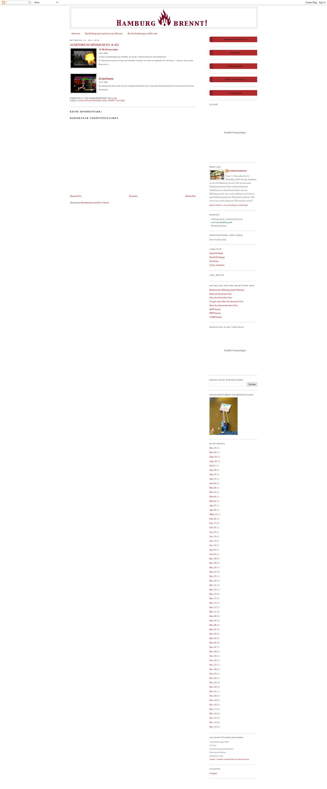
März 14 (213, 514)
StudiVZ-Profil (216, 253)
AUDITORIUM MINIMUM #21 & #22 (94, 45)
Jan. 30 (212, 531)
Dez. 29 (212, 562)
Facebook (214, 261)
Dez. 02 (212, 642)
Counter (213, 773)
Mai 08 (212, 496)
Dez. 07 (212, 620)
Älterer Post (190, 196)
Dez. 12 (212, 607)
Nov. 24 (213, 678)
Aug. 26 (213, 461)
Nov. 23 (213, 682)
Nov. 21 (213, 691)
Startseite (76, 33)
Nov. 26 (213, 669)
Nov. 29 (213, 655)
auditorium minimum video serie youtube (102, 100)
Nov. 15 (213, 717)
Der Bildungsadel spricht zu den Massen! (104, 33)
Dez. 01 (212, 647)
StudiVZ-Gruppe (217, 257)
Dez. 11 (212, 611)
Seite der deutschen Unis (220, 297)
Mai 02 (212, 500)
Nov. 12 (213, 726)
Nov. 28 (213, 660)
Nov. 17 (213, 709)
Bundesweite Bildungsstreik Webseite (226, 289)
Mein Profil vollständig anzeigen (228, 205)
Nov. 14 (213, 722)
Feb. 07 (212, 527)
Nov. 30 (213, 651)
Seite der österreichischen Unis (223, 305)
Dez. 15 (212, 602)
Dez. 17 (212, 598)
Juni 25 (212, 474)
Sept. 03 (213, 456)
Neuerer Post (75, 196)
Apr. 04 (212, 509)
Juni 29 (212, 469)
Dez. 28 (212, 567)
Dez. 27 (212, 571)
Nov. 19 (213, 700)
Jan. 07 (212, 549)
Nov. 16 (213, 713)
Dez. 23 (212, 580)
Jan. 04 (212, 554)
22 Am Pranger (106, 78)
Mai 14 (212, 492)
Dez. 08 (212, 616)
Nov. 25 (213, 673)
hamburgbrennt (238, 171)
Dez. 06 (212, 624)
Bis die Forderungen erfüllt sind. (143, 33)
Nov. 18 (213, 704)
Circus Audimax (216, 264)
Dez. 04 (212, 633)
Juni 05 (212, 483)
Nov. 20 (213, 695)
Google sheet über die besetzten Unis (226, 301)
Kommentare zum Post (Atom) (95, 202)
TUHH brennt (215, 316)
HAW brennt (215, 309)
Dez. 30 (212, 558)
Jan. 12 (212, 545)
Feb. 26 (212, 518)
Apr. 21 (212, 505)
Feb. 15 (212, 523)
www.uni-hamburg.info (221, 222)
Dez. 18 (212, 593)
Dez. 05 (212, 452)
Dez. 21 (212, 585)
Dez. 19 (212, 589)
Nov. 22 (213, 686)
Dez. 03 (212, 638)
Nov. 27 (213, 664)
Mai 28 (212, 487)
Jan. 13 (212, 540)
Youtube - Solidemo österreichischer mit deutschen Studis (229, 759)
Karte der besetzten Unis (220, 293)
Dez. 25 (212, 447)
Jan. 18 (212, 536)
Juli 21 (212, 465)
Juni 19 (212, 478)
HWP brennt (215, 312)
